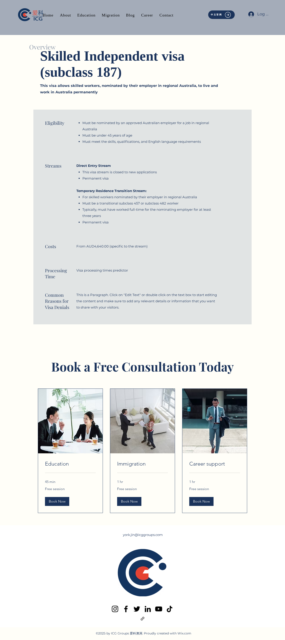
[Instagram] (115, 609)
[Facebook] (126, 609)
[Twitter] (136, 609)
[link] (70, 463)
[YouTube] (158, 609)
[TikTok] (169, 609)
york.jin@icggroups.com (143, 535)
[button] (57, 501)
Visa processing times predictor (102, 270)
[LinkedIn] (147, 609)
